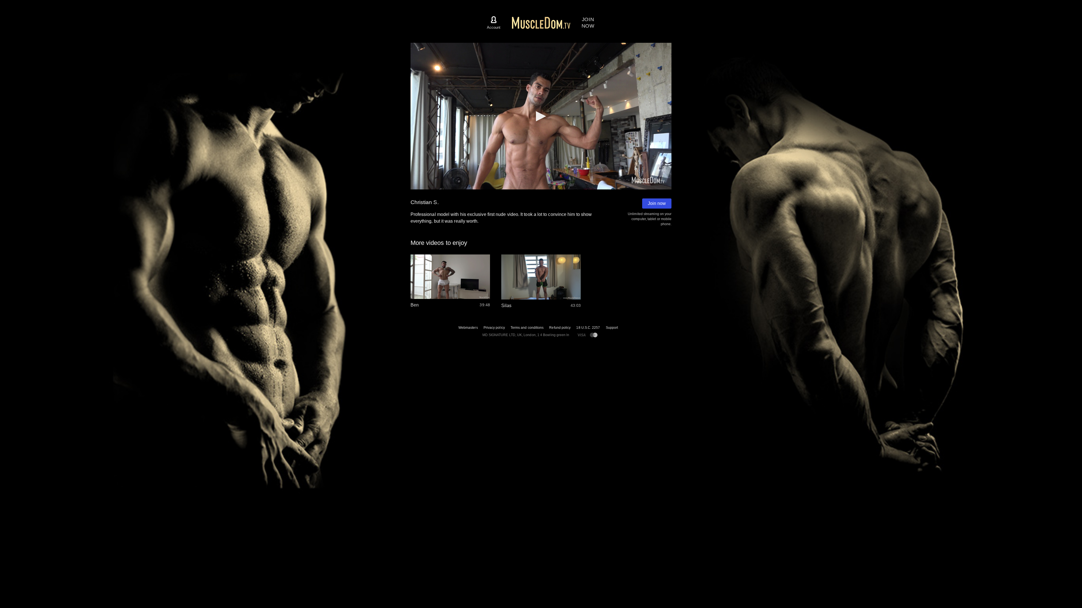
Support (612, 328)
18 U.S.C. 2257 (588, 328)
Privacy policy (494, 328)
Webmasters (468, 328)
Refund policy (560, 328)
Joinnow (588, 23)
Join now (657, 203)
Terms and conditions (527, 328)
